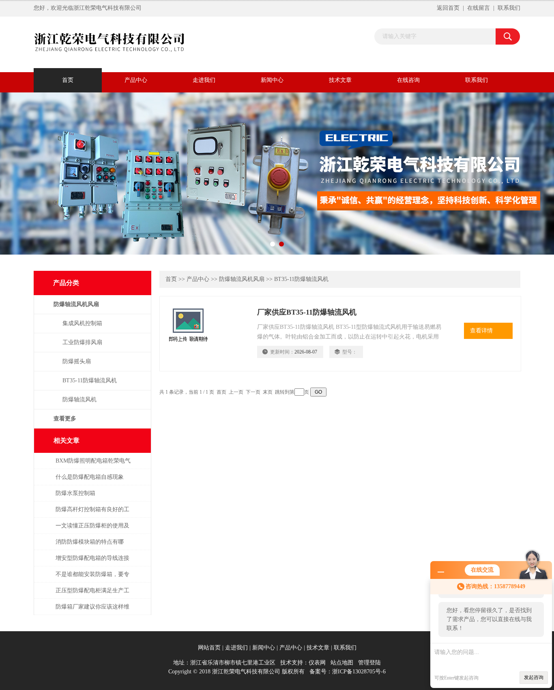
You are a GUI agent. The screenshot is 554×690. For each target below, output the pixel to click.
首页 (67, 80)
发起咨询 (533, 677)
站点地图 (342, 663)
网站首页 (209, 648)
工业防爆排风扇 (82, 342)
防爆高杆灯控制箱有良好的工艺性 (92, 513)
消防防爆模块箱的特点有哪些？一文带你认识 (90, 546)
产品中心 (136, 80)
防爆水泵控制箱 (75, 493)
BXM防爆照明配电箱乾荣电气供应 (93, 465)
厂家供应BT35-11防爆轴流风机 (306, 312)
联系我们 (509, 8)
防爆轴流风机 (79, 399)
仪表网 (317, 663)
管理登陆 (369, 663)
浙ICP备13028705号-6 (359, 672)
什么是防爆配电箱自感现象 (90, 477)
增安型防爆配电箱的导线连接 (92, 558)
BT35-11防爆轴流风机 (89, 380)
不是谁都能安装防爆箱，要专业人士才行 (92, 578)
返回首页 (448, 8)
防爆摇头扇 (76, 361)
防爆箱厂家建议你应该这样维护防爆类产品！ (92, 611)
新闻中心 (272, 80)
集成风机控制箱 (82, 323)
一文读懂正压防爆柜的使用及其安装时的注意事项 (92, 530)
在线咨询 (408, 80)
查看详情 (481, 331)
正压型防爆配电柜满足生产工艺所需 (92, 594)
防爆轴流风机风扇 (241, 279)
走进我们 (204, 80)
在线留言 (478, 8)
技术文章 (340, 80)
